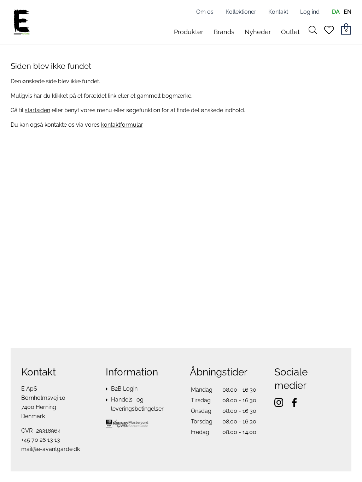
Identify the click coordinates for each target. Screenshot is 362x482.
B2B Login (124, 388)
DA (336, 11)
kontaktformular (121, 124)
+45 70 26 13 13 (40, 439)
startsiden (37, 110)
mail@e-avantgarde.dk (50, 449)
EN (347, 11)
